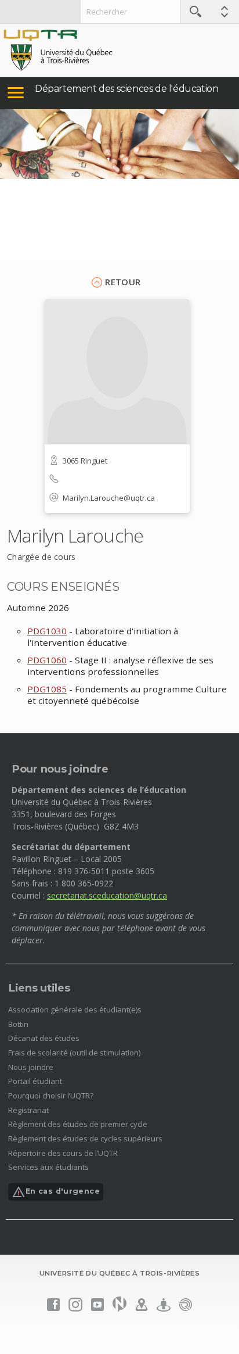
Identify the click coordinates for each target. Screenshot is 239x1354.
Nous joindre (30, 1067)
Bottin (18, 1024)
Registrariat (28, 1110)
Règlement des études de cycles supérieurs (85, 1138)
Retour (123, 282)
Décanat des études (43, 1038)
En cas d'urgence (63, 1191)
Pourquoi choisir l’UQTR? (50, 1095)
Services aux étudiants (48, 1167)
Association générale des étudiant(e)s (75, 1009)
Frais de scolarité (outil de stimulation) (74, 1052)
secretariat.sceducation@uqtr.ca (107, 895)
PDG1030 (47, 631)
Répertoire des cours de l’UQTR (63, 1153)
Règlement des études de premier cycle (77, 1124)
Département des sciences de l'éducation (126, 88)
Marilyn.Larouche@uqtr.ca (109, 498)
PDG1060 (47, 660)
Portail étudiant (35, 1081)
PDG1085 (47, 689)
